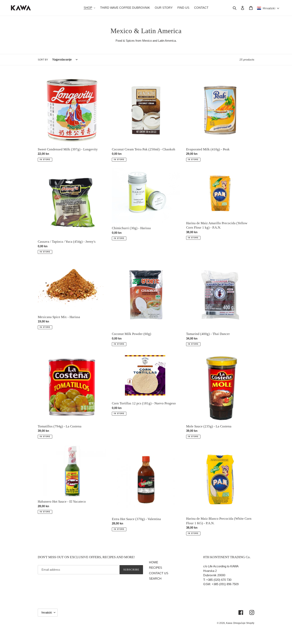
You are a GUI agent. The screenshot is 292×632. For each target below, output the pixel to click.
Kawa (229, 623)
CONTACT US (158, 573)
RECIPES (155, 567)
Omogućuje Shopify (243, 623)
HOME (153, 562)
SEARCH (155, 578)
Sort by (43, 59)
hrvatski (47, 612)
